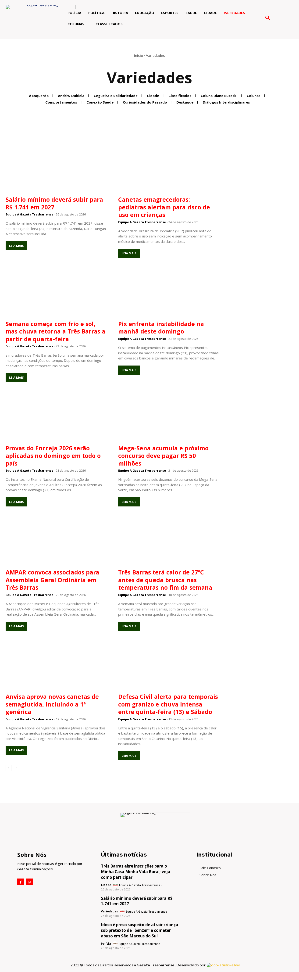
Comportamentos (61, 102)
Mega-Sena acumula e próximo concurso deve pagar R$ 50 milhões (163, 455)
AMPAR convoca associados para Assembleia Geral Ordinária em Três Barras (52, 579)
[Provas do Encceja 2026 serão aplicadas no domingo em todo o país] (56, 416)
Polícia (106, 944)
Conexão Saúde (100, 102)
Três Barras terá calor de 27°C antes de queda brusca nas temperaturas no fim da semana (165, 579)
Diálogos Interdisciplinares (226, 102)
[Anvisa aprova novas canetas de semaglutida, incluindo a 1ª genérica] (56, 664)
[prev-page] (8, 768)
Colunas (253, 95)
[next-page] (16, 768)
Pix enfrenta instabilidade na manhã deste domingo (161, 327)
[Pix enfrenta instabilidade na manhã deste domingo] (168, 291)
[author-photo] (115, 885)
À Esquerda (39, 95)
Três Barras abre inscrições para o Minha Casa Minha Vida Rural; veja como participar (135, 871)
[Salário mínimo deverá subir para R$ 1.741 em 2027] (56, 167)
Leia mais (16, 246)
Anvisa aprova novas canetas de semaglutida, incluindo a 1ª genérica (52, 704)
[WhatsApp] (29, 882)
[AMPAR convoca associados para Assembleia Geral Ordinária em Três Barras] (56, 540)
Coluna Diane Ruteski (219, 95)
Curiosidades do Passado (145, 102)
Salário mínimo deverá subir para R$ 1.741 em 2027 (54, 203)
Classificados (179, 95)
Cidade (153, 95)
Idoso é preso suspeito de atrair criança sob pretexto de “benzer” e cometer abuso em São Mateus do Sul (139, 930)
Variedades (109, 911)
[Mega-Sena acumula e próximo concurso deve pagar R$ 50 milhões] (168, 416)
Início (138, 55)
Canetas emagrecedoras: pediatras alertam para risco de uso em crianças (164, 207)
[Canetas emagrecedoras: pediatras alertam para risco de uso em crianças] (168, 167)
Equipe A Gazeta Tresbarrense (29, 214)
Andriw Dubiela (71, 95)
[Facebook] (20, 882)
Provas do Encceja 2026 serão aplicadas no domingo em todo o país (53, 455)
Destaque (184, 102)
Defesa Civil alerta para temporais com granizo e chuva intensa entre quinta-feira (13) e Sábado (168, 704)
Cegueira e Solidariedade (116, 95)
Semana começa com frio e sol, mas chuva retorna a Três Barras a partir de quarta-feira (55, 331)
